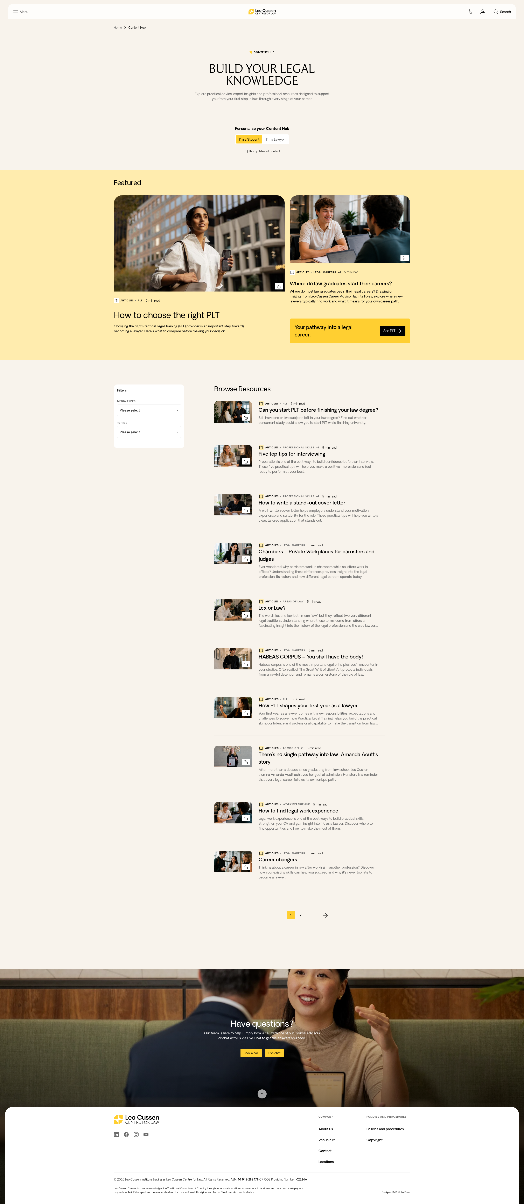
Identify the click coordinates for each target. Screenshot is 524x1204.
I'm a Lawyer (275, 139)
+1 (339, 272)
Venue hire (327, 1140)
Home (118, 27)
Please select (130, 410)
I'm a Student (249, 139)
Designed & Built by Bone (396, 1192)
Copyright (374, 1140)
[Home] (262, 12)
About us (326, 1129)
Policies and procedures (385, 1129)
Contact (325, 1151)
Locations (326, 1162)
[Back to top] (262, 1093)
